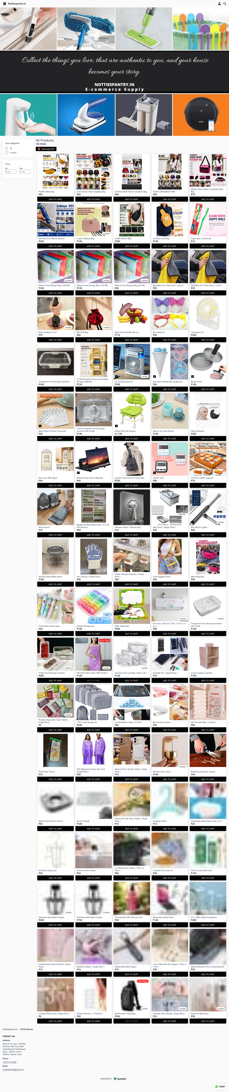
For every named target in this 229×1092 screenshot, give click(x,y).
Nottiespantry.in (17, 3)
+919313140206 (9, 1062)
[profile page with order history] (219, 3)
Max (21, 168)
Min (6, 168)
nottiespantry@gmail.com (13, 1069)
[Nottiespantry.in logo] (5, 4)
